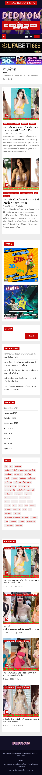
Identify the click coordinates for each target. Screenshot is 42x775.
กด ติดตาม (8, 482)
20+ (10, 466)
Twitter (14, 478)
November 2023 (10, 413)
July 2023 (8, 433)
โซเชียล (21, 522)
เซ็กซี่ (24, 510)
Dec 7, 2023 (9, 134)
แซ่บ (6, 522)
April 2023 (8, 448)
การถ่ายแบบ (18, 494)
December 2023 (11, 408)
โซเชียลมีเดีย (30, 522)
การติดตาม (8, 494)
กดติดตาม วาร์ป (24, 486)
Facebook (8, 474)
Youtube (22, 478)
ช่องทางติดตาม (25, 498)
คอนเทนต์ (28, 494)
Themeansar (20, 756)
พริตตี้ (14, 506)
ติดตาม (26, 25)
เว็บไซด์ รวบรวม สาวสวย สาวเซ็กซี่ (16, 518)
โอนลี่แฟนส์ (32, 123)
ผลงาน (30, 502)
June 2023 (8, 438)
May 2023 (8, 443)
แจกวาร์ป (24, 28)
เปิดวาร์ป (19, 25)
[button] (31, 36)
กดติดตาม (33, 25)
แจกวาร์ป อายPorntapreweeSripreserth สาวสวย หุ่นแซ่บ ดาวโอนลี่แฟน (21, 629)
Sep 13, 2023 (9, 206)
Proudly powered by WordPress (14, 754)
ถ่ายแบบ (14, 502)
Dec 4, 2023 (9, 633)
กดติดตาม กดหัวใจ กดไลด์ (22, 482)
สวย (26, 506)
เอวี (36, 193)
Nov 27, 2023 (10, 725)
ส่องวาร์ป (8, 510)
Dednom (12, 25)
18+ (6, 466)
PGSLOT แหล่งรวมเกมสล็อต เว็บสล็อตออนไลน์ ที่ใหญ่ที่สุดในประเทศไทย (21, 765)
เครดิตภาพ (16, 510)
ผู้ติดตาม (7, 506)
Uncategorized (8, 123)
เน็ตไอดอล (24, 123)
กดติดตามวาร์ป (10, 490)
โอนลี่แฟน (18, 526)
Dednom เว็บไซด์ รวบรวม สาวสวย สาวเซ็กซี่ (20, 470)
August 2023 (9, 428)
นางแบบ (17, 123)
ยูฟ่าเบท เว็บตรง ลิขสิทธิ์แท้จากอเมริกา (21, 770)
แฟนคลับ (13, 522)
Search (8, 329)
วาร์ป (6, 25)
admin (20, 134)
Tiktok (7, 478)
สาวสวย (33, 506)
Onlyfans (17, 28)
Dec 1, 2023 (9, 679)
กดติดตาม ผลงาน (10, 486)
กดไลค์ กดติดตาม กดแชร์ (25, 490)
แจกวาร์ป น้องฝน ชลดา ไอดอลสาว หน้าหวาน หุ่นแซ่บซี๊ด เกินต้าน (19, 674)
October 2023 (10, 418)
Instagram (18, 474)
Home (5, 72)
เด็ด (30, 510)
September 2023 (11, 423)
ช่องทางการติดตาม (11, 498)
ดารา (16, 193)
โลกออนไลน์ (9, 526)
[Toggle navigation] (26, 36)
